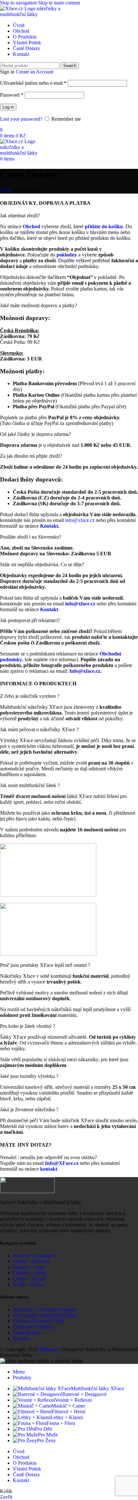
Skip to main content (59, 2)
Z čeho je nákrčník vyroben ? (29, 696)
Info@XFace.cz (62, 1163)
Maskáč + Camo (29, 1267)
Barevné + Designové (35, 1255)
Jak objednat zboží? (20, 215)
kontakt (48, 1169)
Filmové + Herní (30, 1273)
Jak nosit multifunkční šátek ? (30, 785)
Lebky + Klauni (29, 1278)
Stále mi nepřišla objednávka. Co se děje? (42, 564)
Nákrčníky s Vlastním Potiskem (45, 1309)
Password (11, 95)
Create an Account (34, 71)
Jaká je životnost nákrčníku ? (29, 1109)
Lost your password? (21, 119)
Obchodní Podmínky (34, 1327)
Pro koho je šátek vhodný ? (27, 1026)
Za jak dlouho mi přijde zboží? (31, 456)
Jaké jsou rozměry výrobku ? (29, 1076)
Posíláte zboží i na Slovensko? (30, 537)
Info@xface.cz (84, 671)
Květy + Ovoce (28, 1284)
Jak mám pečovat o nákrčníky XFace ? (39, 729)
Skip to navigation (19, 2)
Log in (8, 107)
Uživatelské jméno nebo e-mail (33, 83)
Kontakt (21, 1338)
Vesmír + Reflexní (31, 1261)
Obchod (31, 226)
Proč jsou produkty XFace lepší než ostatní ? (45, 965)
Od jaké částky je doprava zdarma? (35, 434)
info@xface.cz (80, 520)
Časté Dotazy (26, 1332)
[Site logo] (32, 14)
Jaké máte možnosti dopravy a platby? (38, 305)
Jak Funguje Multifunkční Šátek (45, 1315)
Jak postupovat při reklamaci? (30, 620)
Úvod (6, 190)
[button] (69, 216)
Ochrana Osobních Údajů (39, 1321)
